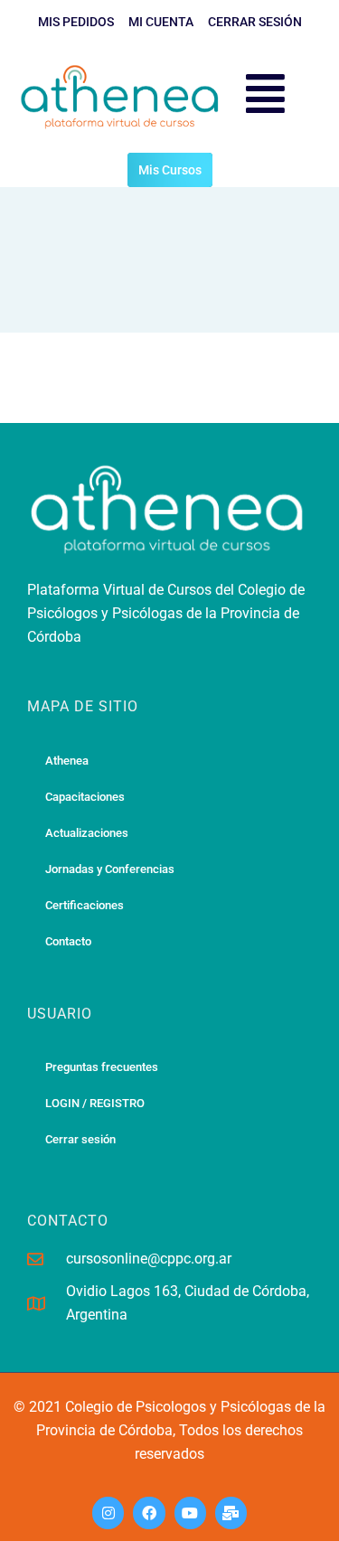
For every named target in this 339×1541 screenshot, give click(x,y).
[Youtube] (190, 1512)
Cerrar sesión (80, 1139)
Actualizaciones (86, 833)
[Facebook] (149, 1512)
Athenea (67, 760)
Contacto (68, 941)
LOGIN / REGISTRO (95, 1103)
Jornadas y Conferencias (109, 869)
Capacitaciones (85, 796)
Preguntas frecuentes (101, 1067)
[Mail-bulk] (231, 1512)
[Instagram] (108, 1512)
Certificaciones (84, 905)
